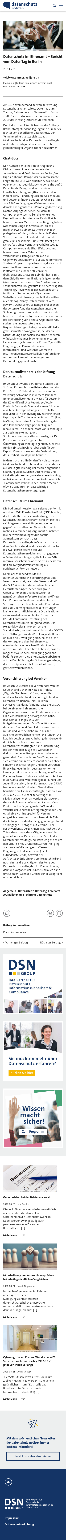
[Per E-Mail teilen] (50, 913)
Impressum (12, 1518)
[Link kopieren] (59, 913)
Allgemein (9, 891)
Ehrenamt (54, 891)
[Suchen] (54, 5)
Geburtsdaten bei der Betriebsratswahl (27, 1197)
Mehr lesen (10, 1235)
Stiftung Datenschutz (39, 895)
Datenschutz (26, 891)
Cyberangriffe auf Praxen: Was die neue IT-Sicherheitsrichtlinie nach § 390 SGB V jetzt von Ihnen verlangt (29, 1361)
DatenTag (41, 891)
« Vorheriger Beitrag (15, 942)
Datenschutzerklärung (19, 1524)
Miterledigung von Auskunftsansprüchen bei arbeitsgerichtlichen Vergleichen (28, 1277)
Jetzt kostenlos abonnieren (33, 1456)
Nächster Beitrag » (51, 942)
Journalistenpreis (14, 895)
